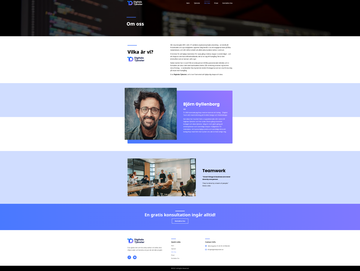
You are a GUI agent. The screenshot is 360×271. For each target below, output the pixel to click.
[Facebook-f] (129, 257)
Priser (216, 3)
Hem (188, 3)
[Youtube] (134, 257)
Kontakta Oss (227, 3)
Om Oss (207, 3)
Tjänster (197, 3)
